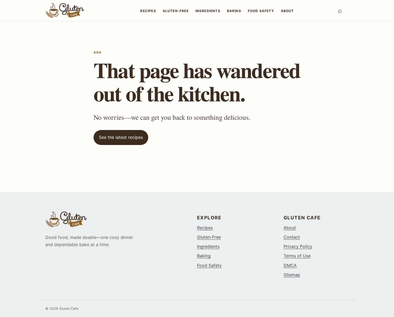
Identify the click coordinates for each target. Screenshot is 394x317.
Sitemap (292, 274)
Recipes (148, 11)
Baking (234, 11)
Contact (292, 237)
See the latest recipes (121, 137)
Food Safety (261, 11)
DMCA (290, 265)
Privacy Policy (298, 246)
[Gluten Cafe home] (70, 10)
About (287, 11)
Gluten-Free (176, 11)
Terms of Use (297, 255)
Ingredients (207, 11)
